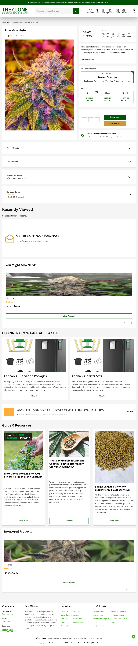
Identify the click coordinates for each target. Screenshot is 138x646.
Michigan (76, 615)
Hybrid (15, 23)
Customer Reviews (15, 194)
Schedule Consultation (119, 619)
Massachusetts (66, 615)
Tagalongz (10, 298)
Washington (65, 626)
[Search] (76, 11)
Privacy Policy (96, 643)
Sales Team (6, 621)
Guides (117, 13)
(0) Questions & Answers (14, 36)
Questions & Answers (16, 177)
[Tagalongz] (69, 284)
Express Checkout (115, 123)
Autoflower (22, 23)
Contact (124, 13)
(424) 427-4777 (7, 614)
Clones (97, 13)
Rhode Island (78, 622)
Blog (112, 622)
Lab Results (97, 622)
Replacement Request (101, 619)
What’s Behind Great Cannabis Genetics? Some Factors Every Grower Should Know (66, 464)
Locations (90, 13)
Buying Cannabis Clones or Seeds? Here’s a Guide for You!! (112, 488)
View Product (69, 316)
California (64, 612)
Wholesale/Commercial (119, 612)
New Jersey (77, 619)
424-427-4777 (93, 2)
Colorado (76, 612)
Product (84, 89)
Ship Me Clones (98, 612)
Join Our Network (117, 615)
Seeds (102, 13)
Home (4, 23)
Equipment (110, 13)
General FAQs (98, 615)
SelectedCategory (88, 69)
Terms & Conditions (84, 643)
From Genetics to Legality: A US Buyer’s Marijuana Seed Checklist (23, 475)
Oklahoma (64, 622)
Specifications (12, 162)
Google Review (98, 626)
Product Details (13, 148)
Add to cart (116, 117)
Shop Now (35, 396)
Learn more (27, 522)
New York (64, 619)
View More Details (87, 59)
